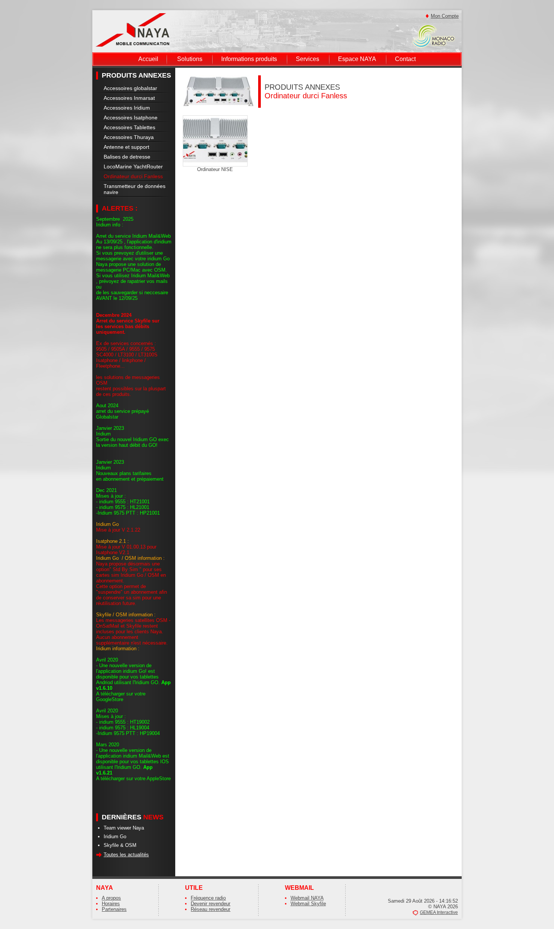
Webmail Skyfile (308, 903)
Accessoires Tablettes (129, 127)
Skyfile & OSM (120, 845)
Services (307, 59)
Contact (405, 59)
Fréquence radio (208, 898)
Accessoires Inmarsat (129, 98)
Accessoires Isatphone (131, 118)
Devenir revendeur (210, 903)
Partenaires (114, 909)
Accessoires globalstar (130, 88)
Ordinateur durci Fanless (133, 176)
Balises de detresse (127, 157)
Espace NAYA (357, 59)
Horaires (111, 903)
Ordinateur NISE (215, 169)
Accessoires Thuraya (129, 137)
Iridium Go (115, 836)
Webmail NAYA (307, 898)
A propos (111, 898)
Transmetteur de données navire (134, 189)
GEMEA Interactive (439, 912)
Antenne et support (126, 147)
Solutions (189, 59)
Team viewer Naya (124, 828)
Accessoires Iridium (127, 108)
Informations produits (249, 59)
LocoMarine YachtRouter (133, 166)
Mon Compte (445, 16)
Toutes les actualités (126, 854)
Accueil (148, 59)
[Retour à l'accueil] (132, 29)
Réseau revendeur (210, 909)
